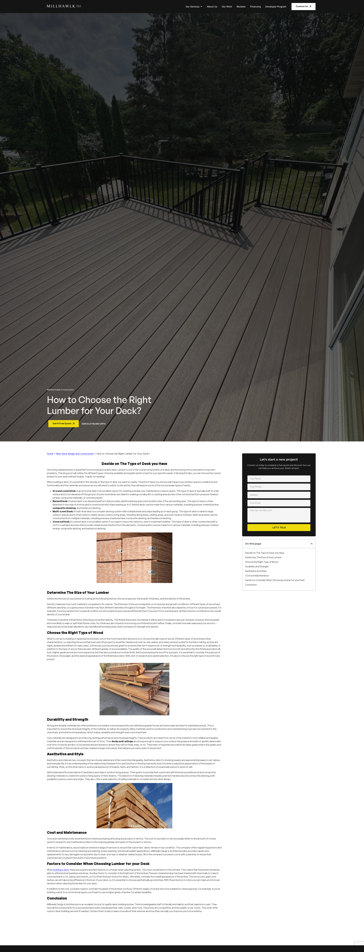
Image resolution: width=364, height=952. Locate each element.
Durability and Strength (257, 566)
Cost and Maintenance (257, 575)
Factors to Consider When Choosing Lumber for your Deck (275, 580)
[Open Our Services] (201, 6)
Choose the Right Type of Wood (261, 562)
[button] (312, 544)
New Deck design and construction (75, 453)
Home (50, 453)
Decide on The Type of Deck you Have (264, 552)
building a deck (61, 869)
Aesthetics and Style (255, 571)
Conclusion (251, 584)
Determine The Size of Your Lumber (263, 557)
